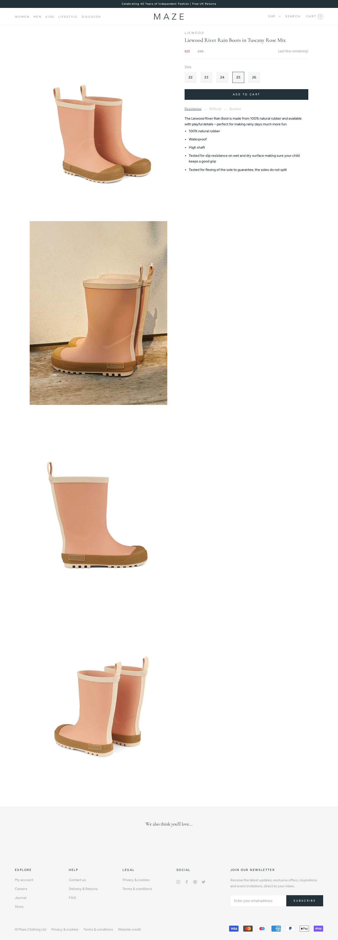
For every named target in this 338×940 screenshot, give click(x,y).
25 (238, 77)
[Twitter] (203, 882)
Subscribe (304, 900)
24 (222, 77)
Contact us (77, 880)
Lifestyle (68, 17)
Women (22, 17)
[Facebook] (187, 882)
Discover (91, 17)
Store (19, 907)
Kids (50, 17)
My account (24, 880)
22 (191, 77)
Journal (20, 898)
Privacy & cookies (136, 880)
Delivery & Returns (83, 889)
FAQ (72, 898)
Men (37, 17)
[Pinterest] (195, 882)
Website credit (129, 929)
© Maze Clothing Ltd (30, 929)
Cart (313, 16)
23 (206, 77)
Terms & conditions (137, 889)
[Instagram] (178, 882)
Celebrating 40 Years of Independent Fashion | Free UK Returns (169, 3)
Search (293, 16)
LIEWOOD (194, 33)
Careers (21, 889)
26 (254, 77)
